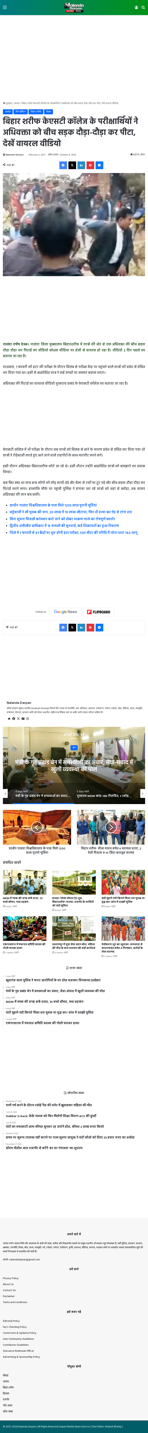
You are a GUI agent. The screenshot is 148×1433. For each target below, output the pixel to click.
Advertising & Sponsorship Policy (21, 1357)
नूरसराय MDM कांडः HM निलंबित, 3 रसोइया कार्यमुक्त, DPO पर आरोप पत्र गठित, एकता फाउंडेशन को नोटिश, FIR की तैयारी (74, 769)
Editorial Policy (11, 1321)
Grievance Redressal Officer (18, 1351)
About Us (8, 1284)
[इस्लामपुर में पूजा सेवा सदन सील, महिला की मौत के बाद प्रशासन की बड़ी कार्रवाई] (74, 928)
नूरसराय (74, 748)
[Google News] (65, 612)
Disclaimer (8, 1296)
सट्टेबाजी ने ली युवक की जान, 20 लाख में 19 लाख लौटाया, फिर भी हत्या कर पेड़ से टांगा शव (71, 512)
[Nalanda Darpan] (74, 7)
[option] (74, 765)
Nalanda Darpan (15, 155)
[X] (18, 718)
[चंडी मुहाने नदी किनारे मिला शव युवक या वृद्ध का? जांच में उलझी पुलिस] (123, 882)
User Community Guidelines (18, 1339)
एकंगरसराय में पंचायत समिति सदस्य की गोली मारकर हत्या (24, 946)
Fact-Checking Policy (15, 1327)
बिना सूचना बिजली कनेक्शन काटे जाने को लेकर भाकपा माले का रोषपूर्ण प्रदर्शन (62, 519)
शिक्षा (48, 112)
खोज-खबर (8, 1412)
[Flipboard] (98, 612)
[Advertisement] (74, 27)
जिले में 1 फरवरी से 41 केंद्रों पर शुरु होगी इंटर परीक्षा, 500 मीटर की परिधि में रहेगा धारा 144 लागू (73, 533)
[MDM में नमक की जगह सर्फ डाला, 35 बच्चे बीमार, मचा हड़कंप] (24, 882)
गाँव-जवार (7, 1406)
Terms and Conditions (15, 1302)
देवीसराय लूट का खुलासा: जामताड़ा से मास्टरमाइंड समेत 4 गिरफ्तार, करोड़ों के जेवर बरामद (122, 948)
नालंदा (17, 103)
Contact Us (9, 1290)
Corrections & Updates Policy (19, 1333)
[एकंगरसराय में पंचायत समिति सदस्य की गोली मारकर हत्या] (24, 928)
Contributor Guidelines (16, 1345)
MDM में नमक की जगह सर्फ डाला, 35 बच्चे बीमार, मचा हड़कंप (23, 900)
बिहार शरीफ (36, 112)
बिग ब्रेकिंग (21, 112)
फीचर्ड (5, 1376)
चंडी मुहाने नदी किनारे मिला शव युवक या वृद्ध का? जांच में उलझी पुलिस (123, 900)
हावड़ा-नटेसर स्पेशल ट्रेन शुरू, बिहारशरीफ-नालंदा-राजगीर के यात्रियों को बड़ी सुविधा (73, 902)
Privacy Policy (11, 1278)
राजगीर (6, 1400)
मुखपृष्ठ (8, 103)
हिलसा (6, 1394)
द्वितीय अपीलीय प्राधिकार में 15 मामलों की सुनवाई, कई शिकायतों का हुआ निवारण (64, 526)
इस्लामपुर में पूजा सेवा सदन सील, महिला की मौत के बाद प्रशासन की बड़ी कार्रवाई (73, 946)
